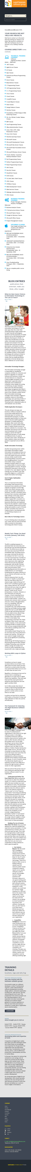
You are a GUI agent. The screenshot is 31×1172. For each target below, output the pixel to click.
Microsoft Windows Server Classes (16, 152)
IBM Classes (9, 121)
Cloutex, (7, 595)
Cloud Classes (10, 96)
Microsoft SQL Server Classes (14, 145)
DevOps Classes (10, 110)
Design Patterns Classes (13, 107)
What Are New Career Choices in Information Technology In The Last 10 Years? (15, 295)
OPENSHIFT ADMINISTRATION (15, 241)
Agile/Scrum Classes (12, 67)
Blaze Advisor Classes (12, 82)
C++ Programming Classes (13, 91)
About (6, 1118)
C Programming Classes (13, 85)
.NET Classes (10, 64)
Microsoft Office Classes (13, 218)
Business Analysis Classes (13, 207)
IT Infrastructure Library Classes (15, 210)
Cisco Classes (10, 93)
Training (6, 1107)
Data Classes (10, 104)
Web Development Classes (13, 186)
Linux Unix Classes (11, 134)
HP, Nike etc (8, 759)
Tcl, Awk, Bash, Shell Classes (14, 178)
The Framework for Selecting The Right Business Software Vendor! (15, 707)
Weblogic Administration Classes (15, 192)
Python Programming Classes (14, 162)
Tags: (6, 301)
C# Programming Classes (13, 88)
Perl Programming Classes (13, 159)
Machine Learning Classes (13, 136)
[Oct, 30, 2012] (8, 655)
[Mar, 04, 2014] (8, 711)
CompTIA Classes (11, 99)
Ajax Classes (9, 72)
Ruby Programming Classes (14, 164)
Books (6, 1121)
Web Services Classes (12, 189)
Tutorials (6, 1114)
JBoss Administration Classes (14, 127)
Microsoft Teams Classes (13, 213)
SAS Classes (9, 167)
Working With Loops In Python (15, 653)
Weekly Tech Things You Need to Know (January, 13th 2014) (15, 534)
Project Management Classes (14, 220)
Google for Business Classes (14, 215)
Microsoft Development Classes (15, 142)
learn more (10, 1010)
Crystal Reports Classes (12, 102)
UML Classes (10, 181)
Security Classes (10, 170)
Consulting (7, 1113)
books (11, 30)
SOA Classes (9, 175)
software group (15, 1164)
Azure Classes (10, 80)
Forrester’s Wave (17, 878)
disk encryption (14, 572)
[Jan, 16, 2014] (8, 537)
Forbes (20, 525)
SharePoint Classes (11, 173)
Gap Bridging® (8, 1109)
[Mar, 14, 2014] (8, 299)
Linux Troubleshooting (12, 262)
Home (6, 30)
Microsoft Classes (11, 139)
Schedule (7, 1111)
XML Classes (10, 195)
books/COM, (18, 30)
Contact (6, 1120)
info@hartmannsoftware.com (17, 1141)
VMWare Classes (11, 184)
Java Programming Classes (13, 124)
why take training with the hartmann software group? (14, 980)
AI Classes (9, 70)
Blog (6, 1116)
